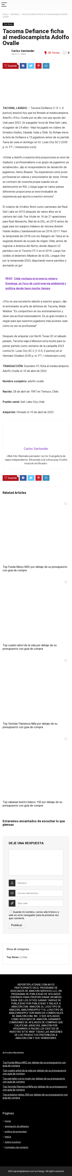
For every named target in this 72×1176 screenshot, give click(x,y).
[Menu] (4, 4)
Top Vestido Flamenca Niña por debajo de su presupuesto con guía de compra (30, 725)
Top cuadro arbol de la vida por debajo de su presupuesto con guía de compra (30, 647)
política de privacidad (16, 1131)
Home (8, 1121)
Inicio (5, 14)
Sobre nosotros (13, 1142)
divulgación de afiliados (17, 1126)
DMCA (8, 1136)
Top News (14, 14)
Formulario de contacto (16, 1147)
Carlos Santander (23, 51)
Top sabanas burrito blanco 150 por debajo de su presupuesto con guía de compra (32, 803)
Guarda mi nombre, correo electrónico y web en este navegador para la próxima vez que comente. (34, 915)
